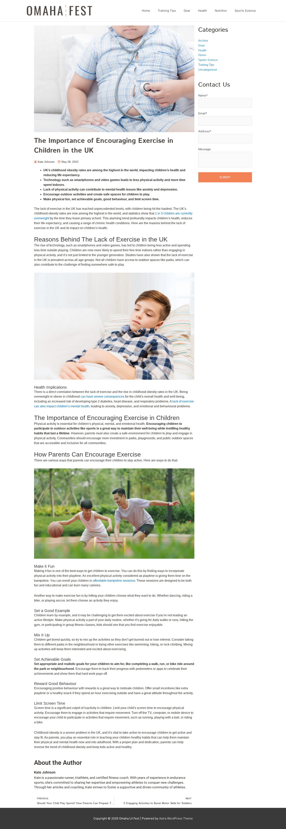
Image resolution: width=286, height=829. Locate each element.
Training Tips (206, 64)
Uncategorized (207, 69)
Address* (204, 131)
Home (202, 55)
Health (202, 50)
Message (204, 149)
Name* (203, 95)
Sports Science (208, 59)
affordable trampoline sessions (114, 580)
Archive (203, 40)
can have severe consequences (102, 396)
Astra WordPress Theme (176, 818)
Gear (201, 45)
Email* (202, 113)
